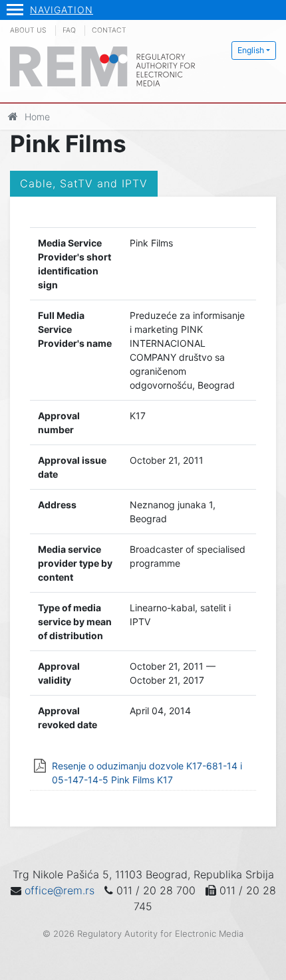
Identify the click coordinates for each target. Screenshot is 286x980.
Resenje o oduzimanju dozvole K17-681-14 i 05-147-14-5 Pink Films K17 (147, 772)
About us (28, 30)
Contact (109, 30)
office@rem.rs (59, 890)
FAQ (69, 30)
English (250, 50)
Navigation (61, 9)
